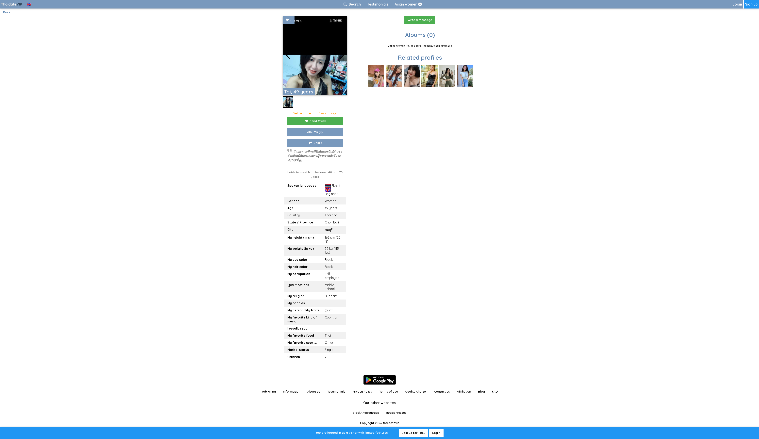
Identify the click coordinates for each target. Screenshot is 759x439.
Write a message (420, 20)
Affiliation (464, 391)
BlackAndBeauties (366, 413)
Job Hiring (268, 391)
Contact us (442, 391)
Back (6, 12)
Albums (315, 132)
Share (318, 143)
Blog (481, 391)
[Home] (12, 4)
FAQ (495, 391)
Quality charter (416, 391)
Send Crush (318, 121)
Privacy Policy (362, 391)
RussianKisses (396, 413)
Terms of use (388, 391)
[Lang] (29, 4)
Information (291, 391)
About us (313, 391)
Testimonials (336, 391)
